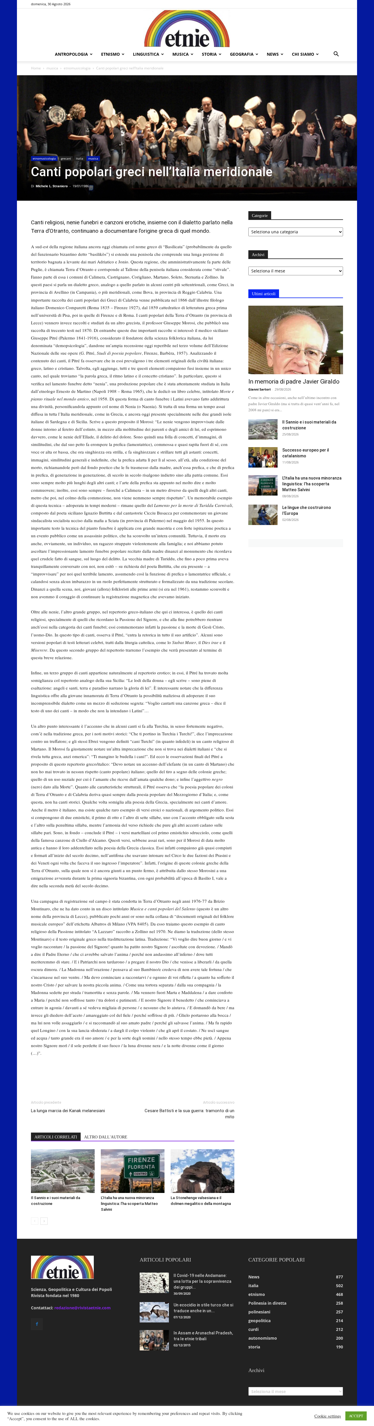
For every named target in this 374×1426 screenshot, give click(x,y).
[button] (336, 54)
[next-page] (44, 1221)
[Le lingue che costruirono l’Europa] (263, 515)
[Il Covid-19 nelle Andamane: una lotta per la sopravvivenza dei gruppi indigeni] (154, 1283)
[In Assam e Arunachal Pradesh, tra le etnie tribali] (154, 1340)
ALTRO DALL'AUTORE (105, 1137)
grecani (66, 158)
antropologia (71, 54)
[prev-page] (34, 1221)
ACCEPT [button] (356, 1415)
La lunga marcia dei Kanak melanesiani (68, 1110)
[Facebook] (37, 1324)
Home (36, 68)
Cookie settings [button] (327, 1416)
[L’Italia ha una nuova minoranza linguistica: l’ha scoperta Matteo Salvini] (133, 1171)
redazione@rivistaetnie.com (82, 1307)
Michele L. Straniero (52, 186)
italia (79, 158)
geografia (242, 54)
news (273, 54)
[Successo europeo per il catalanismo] (263, 457)
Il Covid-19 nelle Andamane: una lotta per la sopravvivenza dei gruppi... (202, 1281)
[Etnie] (187, 28)
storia (209, 54)
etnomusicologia (77, 68)
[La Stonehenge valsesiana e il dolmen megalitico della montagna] (202, 1171)
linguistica (146, 54)
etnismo (110, 54)
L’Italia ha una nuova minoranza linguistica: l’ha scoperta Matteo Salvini (129, 1204)
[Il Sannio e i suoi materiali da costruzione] (63, 1171)
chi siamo (303, 54)
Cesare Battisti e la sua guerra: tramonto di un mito (189, 1113)
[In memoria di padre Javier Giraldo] (295, 340)
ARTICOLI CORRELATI (55, 1137)
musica (180, 54)
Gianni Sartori (259, 389)
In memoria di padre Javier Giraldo (294, 381)
